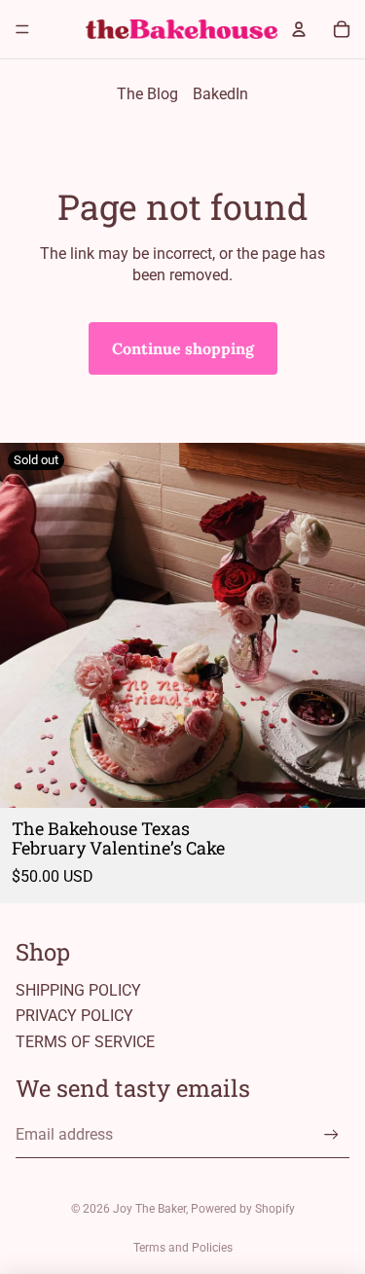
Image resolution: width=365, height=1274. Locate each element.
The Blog (147, 94)
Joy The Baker (149, 1209)
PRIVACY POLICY (74, 1015)
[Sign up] (331, 1134)
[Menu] (22, 29)
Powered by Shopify (243, 1209)
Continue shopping (183, 348)
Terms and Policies (183, 1248)
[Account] (298, 29)
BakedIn (220, 94)
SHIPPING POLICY (78, 990)
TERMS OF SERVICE (85, 1042)
